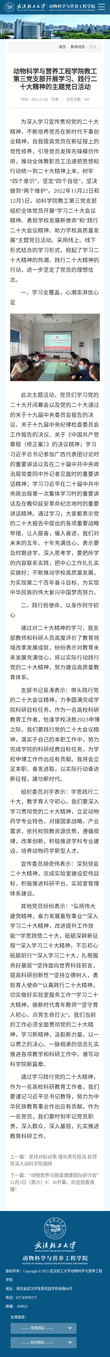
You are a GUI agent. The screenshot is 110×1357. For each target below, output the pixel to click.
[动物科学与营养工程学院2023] (50, 7)
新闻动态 (78, 47)
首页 (62, 47)
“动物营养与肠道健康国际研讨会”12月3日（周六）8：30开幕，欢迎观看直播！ (54, 1182)
